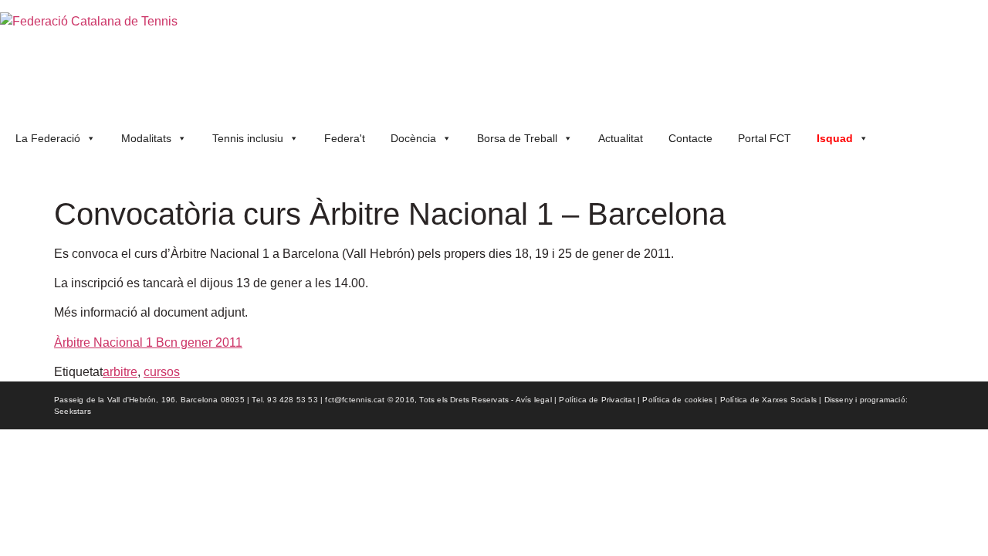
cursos (162, 371)
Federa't (344, 138)
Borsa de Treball (517, 138)
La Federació (47, 138)
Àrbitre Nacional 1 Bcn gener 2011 (148, 342)
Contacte (690, 138)
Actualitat (620, 138)
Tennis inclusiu (247, 138)
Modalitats (146, 138)
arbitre (120, 371)
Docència (413, 138)
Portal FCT (764, 138)
